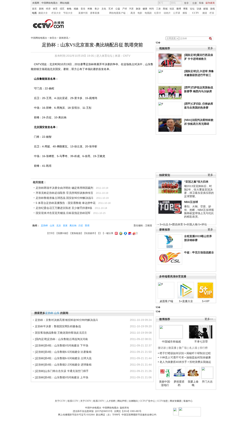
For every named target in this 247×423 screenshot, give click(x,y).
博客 (185, 8)
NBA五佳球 (191, 201)
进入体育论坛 (104, 55)
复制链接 (76, 233)
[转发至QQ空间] (120, 233)
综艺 (62, 8)
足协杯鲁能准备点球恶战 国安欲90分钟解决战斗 (65, 197)
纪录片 (157, 13)
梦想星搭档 (179, 383)
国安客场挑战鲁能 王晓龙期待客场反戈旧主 (61, 332)
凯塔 (87, 225)
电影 (140, 13)
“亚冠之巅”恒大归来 (196, 181)
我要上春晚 (193, 383)
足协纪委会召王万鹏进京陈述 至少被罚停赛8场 (64, 207)
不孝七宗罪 (201, 341)
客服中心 (188, 401)
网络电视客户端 (117, 13)
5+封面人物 (191, 224)
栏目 (212, 13)
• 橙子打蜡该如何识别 (171, 353)
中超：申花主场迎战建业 (199, 252)
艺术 (110, 8)
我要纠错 (62, 233)
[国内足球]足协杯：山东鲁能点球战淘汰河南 (61, 339)
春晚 (69, 8)
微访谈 (162, 347)
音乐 (83, 8)
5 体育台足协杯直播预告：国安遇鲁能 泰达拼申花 (66, 202)
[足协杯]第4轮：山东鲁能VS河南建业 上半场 (61, 377)
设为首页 (210, 3)
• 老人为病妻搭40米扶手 (172, 361)
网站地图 (64, 3)
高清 (132, 13)
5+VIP (205, 301)
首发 (65, 225)
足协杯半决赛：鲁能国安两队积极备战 (58, 326)
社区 (172, 8)
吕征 (80, 225)
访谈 (199, 8)
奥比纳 (72, 225)
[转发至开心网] (116, 233)
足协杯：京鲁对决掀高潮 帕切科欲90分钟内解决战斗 (66, 319)
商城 (165, 8)
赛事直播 (94, 13)
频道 (204, 13)
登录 (186, 3)
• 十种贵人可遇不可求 (171, 357)
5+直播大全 (186, 301)
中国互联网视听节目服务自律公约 (139, 414)
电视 (34, 13)
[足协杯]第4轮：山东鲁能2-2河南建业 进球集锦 (63, 364)
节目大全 (68, 13)
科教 (90, 8)
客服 (201, 3)
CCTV (195, 13)
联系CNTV (98, 401)
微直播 (172, 347)
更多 (210, 48)
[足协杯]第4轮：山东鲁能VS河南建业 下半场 (61, 345)
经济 (48, 8)
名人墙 (193, 347)
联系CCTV (73, 401)
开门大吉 (207, 381)
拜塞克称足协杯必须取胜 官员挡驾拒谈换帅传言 (64, 192)
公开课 (176, 13)
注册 (194, 3)
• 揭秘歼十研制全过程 (198, 353)
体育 (55, 8)
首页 (34, 8)
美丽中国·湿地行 (165, 383)
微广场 (183, 347)
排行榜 (204, 347)
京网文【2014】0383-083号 (127, 411)
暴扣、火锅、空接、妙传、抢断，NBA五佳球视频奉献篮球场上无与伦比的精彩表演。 (199, 211)
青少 (97, 8)
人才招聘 (110, 401)
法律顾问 (133, 401)
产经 (124, 8)
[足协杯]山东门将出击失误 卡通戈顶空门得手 (62, 371)
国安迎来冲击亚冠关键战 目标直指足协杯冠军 (63, 212)
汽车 (131, 8)
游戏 (212, 8)
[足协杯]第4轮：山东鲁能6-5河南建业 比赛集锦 (63, 351)
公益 (117, 8)
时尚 (151, 8)
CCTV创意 (162, 401)
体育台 (53, 38)
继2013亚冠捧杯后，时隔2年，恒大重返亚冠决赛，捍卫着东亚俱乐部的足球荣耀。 (199, 191)
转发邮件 (90, 233)
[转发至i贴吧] (129, 233)
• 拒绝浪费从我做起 (199, 361)
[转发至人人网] (125, 233)
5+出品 (164, 224)
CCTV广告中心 (147, 401)
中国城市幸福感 (171, 341)
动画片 (167, 13)
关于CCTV (60, 401)
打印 (50, 233)
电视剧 (148, 13)
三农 (158, 8)
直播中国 (83, 13)
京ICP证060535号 (104, 411)
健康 (145, 8)
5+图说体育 (176, 224)
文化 (104, 8)
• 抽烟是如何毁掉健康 (198, 357)
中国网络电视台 (49, 3)
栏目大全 (56, 13)
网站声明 (122, 401)
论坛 (192, 8)
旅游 (138, 8)
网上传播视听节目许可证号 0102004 (76, 414)
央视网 (35, 3)
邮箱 (205, 8)
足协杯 (44, 225)
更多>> (209, 319)
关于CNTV (85, 401)
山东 (52, 225)
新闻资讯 (63, 38)
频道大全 (43, 13)
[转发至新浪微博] (134, 233)
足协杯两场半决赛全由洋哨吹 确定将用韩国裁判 (64, 187)
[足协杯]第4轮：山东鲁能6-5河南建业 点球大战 (63, 358)
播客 (185, 13)
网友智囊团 (175, 401)
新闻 (41, 8)
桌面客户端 (166, 301)
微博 (178, 8)
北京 (58, 225)
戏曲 (76, 8)
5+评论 (202, 224)
